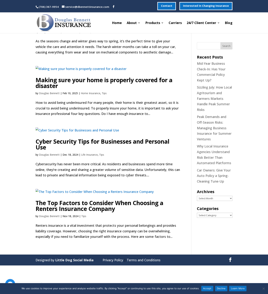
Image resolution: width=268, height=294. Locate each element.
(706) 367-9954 (49, 7)
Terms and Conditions (143, 260)
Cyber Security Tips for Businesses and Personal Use (102, 144)
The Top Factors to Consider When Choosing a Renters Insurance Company (99, 206)
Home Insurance (90, 93)
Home (117, 23)
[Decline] (263, 288)
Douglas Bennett (49, 93)
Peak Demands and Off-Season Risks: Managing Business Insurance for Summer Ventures (214, 128)
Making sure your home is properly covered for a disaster (104, 83)
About (132, 23)
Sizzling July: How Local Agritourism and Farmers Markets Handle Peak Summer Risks (214, 98)
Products (152, 23)
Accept (207, 288)
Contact (166, 5)
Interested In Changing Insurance (206, 5)
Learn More (238, 288)
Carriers (175, 23)
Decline (221, 288)
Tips (104, 93)
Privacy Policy (113, 260)
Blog (228, 23)
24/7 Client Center (201, 23)
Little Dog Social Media (74, 260)
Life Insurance (89, 154)
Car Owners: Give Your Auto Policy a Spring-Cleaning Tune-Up (214, 175)
